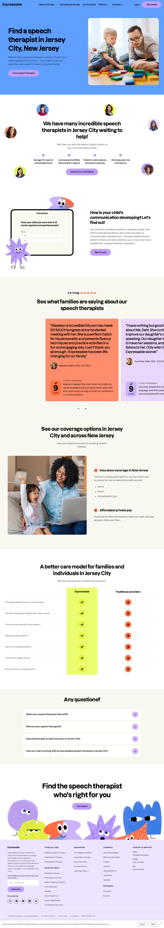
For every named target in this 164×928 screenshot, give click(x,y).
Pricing (106, 862)
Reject (153, 924)
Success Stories (80, 866)
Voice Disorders (51, 887)
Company (116, 4)
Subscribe (15, 889)
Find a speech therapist (24, 73)
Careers (106, 866)
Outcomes (107, 875)
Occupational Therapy (53, 862)
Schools (106, 896)
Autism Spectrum (52, 896)
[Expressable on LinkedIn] (29, 901)
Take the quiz (100, 252)
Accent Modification (53, 900)
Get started (151, 4)
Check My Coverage (82, 857)
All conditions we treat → (54, 905)
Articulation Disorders (53, 878)
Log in (137, 5)
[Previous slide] (78, 408)
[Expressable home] (14, 847)
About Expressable (110, 853)
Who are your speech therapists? (43, 726)
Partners (102, 4)
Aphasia (48, 891)
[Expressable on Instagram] (10, 901)
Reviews (106, 880)
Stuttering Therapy (52, 873)
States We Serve (110, 871)
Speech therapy (46, 4)
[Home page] (12, 4)
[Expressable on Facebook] (16, 901)
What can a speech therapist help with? (47, 714)
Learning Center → (81, 871)
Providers (107, 891)
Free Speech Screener (83, 853)
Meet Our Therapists (111, 857)
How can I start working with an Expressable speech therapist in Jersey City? (67, 751)
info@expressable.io (141, 855)
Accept (142, 924)
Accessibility (74, 916)
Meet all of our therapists (82, 172)
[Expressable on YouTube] (23, 901)
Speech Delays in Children (55, 882)
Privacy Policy (62, 916)
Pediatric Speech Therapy (55, 853)
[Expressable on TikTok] (36, 901)
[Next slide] (85, 408)
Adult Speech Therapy (54, 857)
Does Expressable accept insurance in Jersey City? (53, 739)
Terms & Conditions (48, 916)
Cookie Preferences (88, 916)
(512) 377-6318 (138, 862)
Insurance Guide (80, 862)
